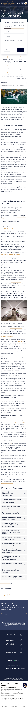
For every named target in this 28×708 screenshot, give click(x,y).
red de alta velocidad (9, 229)
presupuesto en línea (7, 483)
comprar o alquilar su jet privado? (11, 254)
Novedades (7, 9)
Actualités (13, 9)
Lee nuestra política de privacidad (7, 695)
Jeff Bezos (21, 341)
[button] (14, 493)
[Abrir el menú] (25, 3)
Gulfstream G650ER (7, 336)
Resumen (4, 82)
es (17, 3)
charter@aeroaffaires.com (17, 678)
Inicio (2, 9)
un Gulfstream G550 (19, 423)
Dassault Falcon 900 (16, 328)
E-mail (2, 612)
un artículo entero (16, 282)
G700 (10, 443)
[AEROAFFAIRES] (1, 3)
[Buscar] (22, 3)
